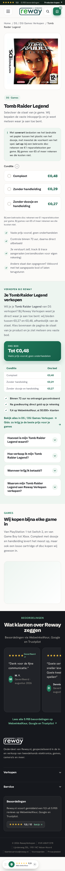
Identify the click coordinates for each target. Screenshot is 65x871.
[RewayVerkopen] (30, 11)
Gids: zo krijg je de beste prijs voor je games (32, 424)
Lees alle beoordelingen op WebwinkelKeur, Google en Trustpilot (32, 721)
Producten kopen (53, 2)
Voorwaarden (38, 851)
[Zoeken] (48, 11)
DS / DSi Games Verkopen (29, 23)
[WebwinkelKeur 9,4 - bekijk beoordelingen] (11, 864)
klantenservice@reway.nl (17, 851)
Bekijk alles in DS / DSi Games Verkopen (30, 418)
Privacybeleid (54, 851)
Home (7, 23)
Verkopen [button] (10, 772)
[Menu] (8, 11)
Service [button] (9, 786)
